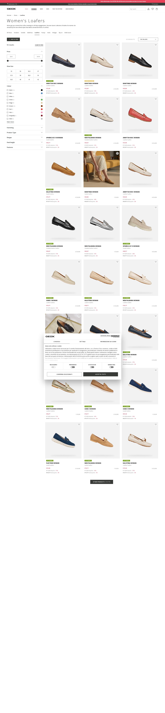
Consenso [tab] (56, 341)
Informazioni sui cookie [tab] (108, 341)
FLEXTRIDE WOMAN (52, 463)
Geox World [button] (70, 9)
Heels (48, 32)
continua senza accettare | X (109, 335)
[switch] (73, 367)
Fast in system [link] (57, 9)
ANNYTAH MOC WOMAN (54, 83)
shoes (15, 15)
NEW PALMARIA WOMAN (93, 138)
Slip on (60, 32)
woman (9, 15)
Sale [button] (26, 9)
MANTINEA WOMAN (91, 83)
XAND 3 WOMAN (51, 300)
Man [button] (41, 9)
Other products (101, 482)
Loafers (37, 32)
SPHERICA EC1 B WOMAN (54, 138)
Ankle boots (67, 32)
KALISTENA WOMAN (53, 192)
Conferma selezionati (64, 374)
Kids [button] (47, 9)
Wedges (54, 32)
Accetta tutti (100, 374)
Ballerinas (30, 32)
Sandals (23, 32)
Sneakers (16, 32)
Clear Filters (39, 45)
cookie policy (54, 360)
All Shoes (9, 32)
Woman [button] (34, 9)
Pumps (43, 32)
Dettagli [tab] (82, 341)
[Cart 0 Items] (156, 10)
